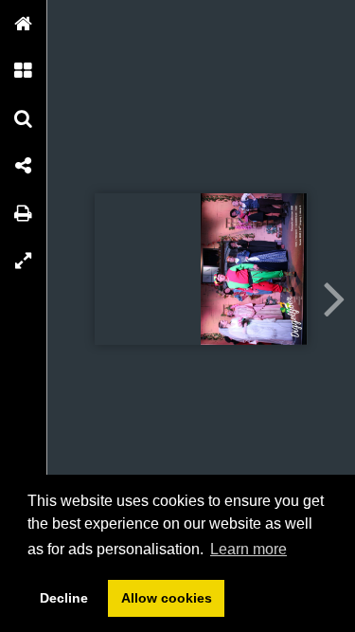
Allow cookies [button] (166, 597)
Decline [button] (64, 597)
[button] (23, 23)
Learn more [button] (248, 549)
